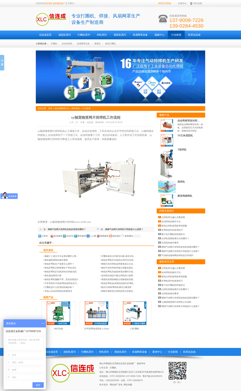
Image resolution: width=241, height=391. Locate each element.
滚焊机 (181, 181)
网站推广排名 (116, 384)
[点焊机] (120, 103)
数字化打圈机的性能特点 (173, 234)
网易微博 (104, 236)
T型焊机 (181, 149)
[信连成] (51, 24)
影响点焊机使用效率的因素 (174, 226)
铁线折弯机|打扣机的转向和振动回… (61, 271)
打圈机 (54, 43)
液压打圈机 (110, 43)
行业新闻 (176, 35)
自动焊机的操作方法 (171, 221)
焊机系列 (102, 35)
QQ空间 (70, 236)
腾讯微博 (81, 236)
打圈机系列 (84, 35)
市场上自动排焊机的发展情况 (58, 291)
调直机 (97, 43)
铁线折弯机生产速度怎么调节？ (59, 264)
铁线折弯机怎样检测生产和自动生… (61, 268)
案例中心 (157, 352)
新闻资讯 (75, 108)
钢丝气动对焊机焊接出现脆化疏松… (118, 268)
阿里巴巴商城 (164, 3)
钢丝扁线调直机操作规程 (56, 260)
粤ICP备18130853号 (152, 376)
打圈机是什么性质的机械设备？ (59, 287)
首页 (50, 108)
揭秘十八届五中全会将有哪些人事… (61, 256)
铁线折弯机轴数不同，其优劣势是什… (62, 279)
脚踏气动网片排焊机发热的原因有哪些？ (67, 229)
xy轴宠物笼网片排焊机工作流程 (176, 302)
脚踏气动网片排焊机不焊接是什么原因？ (124, 229)
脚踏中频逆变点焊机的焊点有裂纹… (118, 291)
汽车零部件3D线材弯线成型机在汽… (61, 283)
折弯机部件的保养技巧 (172, 230)
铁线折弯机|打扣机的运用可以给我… (118, 260)
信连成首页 (45, 35)
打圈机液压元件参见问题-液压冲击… (118, 256)
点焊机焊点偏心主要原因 (173, 217)
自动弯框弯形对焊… (188, 120)
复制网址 (129, 236)
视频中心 (159, 35)
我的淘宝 (116, 236)
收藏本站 (182, 3)
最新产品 (164, 115)
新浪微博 (58, 236)
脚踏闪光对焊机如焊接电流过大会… (118, 264)
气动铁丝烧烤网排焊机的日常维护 (177, 255)
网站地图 (198, 3)
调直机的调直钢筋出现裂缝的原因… (118, 279)
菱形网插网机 (184, 196)
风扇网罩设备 (140, 35)
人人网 (93, 236)
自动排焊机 (67, 43)
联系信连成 (194, 35)
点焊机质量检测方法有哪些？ (175, 238)
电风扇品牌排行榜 (52, 275)
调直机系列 (120, 35)
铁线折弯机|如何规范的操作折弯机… (118, 283)
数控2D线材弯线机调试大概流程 (116, 287)
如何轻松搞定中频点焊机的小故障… (118, 275)
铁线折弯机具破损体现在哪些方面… (118, 271)
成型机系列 (64, 35)
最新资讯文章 (166, 261)
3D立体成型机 (185, 135)
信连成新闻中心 (62, 108)
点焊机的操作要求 (170, 242)
